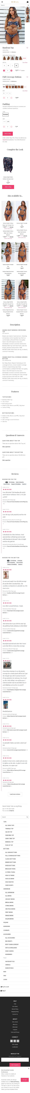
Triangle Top (9, 829)
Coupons (15, 1030)
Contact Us (15, 1014)
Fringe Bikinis (9, 916)
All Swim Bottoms (11, 852)
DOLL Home (15, 1022)
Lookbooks (15, 1047)
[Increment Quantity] (11, 70)
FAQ (15, 1004)
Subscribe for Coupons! (15, 1056)
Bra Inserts (8, 941)
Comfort (24, 484)
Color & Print (7, 484)
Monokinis (6, 926)
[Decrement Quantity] (4, 70)
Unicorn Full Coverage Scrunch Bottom (16, 750)
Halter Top (8, 832)
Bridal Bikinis (9, 902)
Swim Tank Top (10, 839)
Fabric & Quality (20, 482)
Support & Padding (15, 484)
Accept (25, 1080)
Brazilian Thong (10, 869)
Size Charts (15, 1006)
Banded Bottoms (10, 862)
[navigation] (2, 1)
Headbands (8, 954)
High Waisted (9, 882)
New (4, 972)
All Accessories (10, 938)
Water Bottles (10, 962)
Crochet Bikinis (10, 899)
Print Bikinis (9, 912)
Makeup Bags (9, 968)
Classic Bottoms (10, 859)
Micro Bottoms (10, 866)
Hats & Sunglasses (11, 948)
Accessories (7, 934)
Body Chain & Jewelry (12, 945)
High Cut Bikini (9, 875)
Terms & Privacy (14, 1082)
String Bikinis (9, 906)
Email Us (12, 811)
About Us (15, 1024)
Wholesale (15, 1027)
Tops (4, 822)
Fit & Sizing (11, 482)
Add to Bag (8, 134)
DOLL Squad (15, 1044)
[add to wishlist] (27, 48)
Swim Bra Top (9, 835)
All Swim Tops (9, 825)
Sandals (7, 965)
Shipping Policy (15, 1012)
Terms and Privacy (15, 1032)
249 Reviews (13, 81)
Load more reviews (15, 794)
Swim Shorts (9, 885)
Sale (4, 976)
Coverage (20, 560)
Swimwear (6, 889)
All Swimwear (9, 893)
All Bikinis (8, 896)
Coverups (6, 930)
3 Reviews (13, 52)
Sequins (5, 923)
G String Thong (10, 872)
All (6, 482)
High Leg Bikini (9, 879)
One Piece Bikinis (10, 909)
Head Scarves (9, 951)
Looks (5, 980)
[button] (2, 25)
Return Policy (15, 1009)
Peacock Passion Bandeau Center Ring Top (17, 502)
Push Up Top (9, 845)
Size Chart (25, 63)
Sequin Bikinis (9, 919)
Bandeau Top (9, 842)
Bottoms (6, 849)
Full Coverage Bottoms (12, 856)
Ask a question (6, 447)
